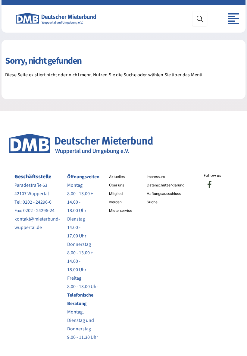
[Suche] (199, 18)
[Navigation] (233, 18)
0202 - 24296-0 (37, 202)
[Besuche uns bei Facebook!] (209, 184)
